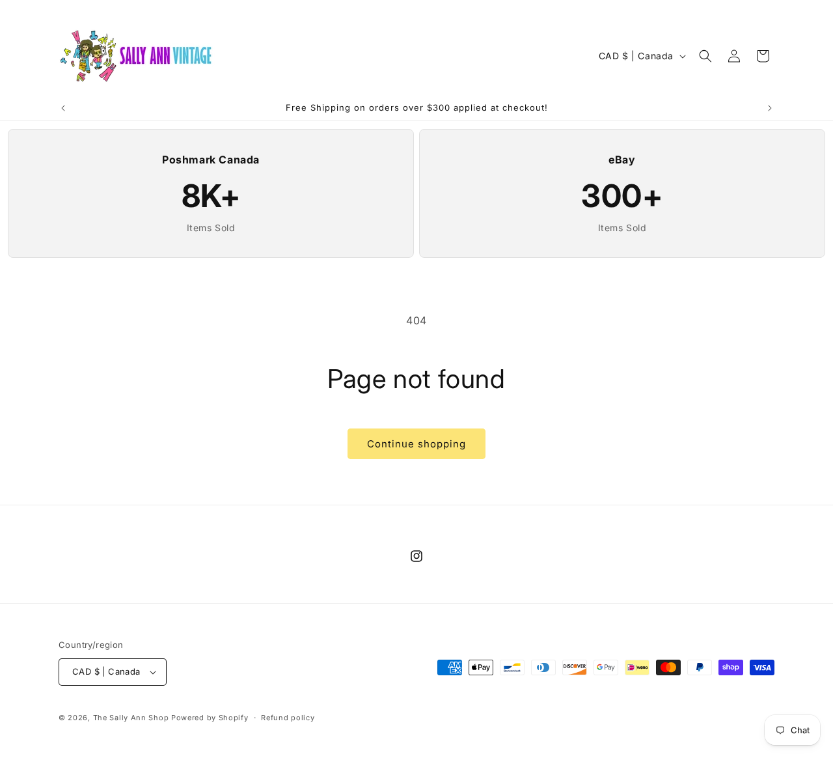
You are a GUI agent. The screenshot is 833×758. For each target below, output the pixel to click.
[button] (705, 56)
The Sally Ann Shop (131, 717)
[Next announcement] (770, 108)
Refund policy (287, 717)
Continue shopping (416, 444)
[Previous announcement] (63, 108)
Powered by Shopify (210, 717)
